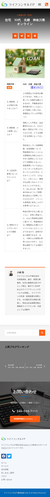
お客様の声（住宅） (25, 15)
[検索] (42, 333)
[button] (39, 4)
